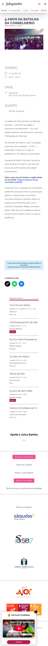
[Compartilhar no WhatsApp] (14, 284)
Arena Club (13, 311)
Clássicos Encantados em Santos (24, 408)
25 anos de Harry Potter (20, 391)
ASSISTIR (19, 642)
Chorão (25, 10)
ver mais (36, 298)
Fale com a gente (24, 465)
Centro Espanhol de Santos (17, 363)
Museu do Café (14, 380)
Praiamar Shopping (15, 346)
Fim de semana (14, 10)
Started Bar (13, 93)
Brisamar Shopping (15, 397)
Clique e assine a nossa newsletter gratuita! (21, 181)
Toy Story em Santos (19, 356)
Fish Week (34, 10)
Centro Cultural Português (17, 414)
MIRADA (44, 10)
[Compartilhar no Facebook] (21, 284)
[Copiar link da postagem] (7, 284)
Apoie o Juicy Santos (24, 480)
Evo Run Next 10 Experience (23, 339)
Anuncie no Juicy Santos (24, 457)
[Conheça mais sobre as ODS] (24, 609)
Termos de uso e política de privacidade (24, 488)
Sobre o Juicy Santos (24, 473)
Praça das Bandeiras (15, 329)
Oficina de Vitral (16, 373)
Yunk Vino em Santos (19, 305)
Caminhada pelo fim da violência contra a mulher (24, 322)
